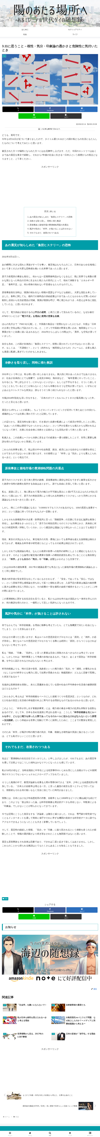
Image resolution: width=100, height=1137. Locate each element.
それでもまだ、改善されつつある (44, 233)
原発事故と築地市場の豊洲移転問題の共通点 (49, 225)
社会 (6, 898)
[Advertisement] (50, 186)
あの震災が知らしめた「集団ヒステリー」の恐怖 (51, 217)
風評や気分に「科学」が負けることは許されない (51, 229)
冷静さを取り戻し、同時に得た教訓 (45, 221)
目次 (46, 211)
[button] (66, 116)
